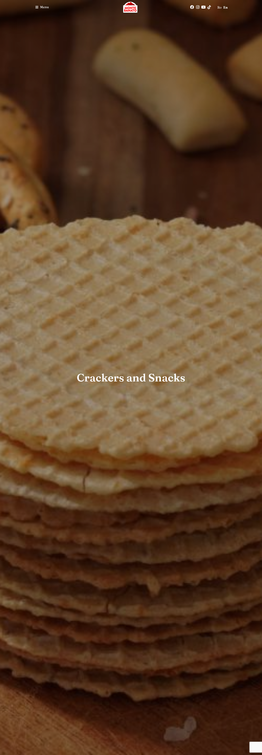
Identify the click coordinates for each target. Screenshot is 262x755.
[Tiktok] (209, 7)
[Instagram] (198, 7)
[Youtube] (204, 7)
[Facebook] (192, 7)
